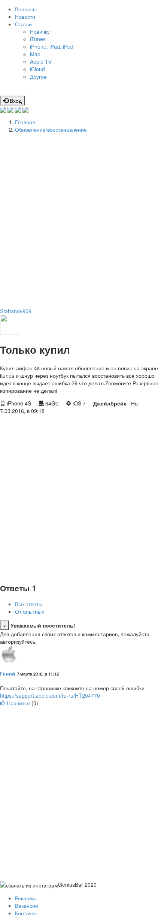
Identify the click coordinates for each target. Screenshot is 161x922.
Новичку (40, 31)
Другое (38, 76)
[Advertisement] (80, 219)
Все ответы (28, 604)
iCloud (37, 69)
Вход (15, 100)
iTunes (38, 39)
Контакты (26, 913)
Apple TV (41, 61)
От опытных (29, 611)
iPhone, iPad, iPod (51, 46)
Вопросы (26, 9)
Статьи (23, 24)
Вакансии (26, 905)
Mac (35, 54)
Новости (25, 16)
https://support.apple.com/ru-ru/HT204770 (50, 695)
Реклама (25, 898)
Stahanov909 (15, 311)
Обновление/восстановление (51, 129)
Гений (7, 673)
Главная (25, 122)
